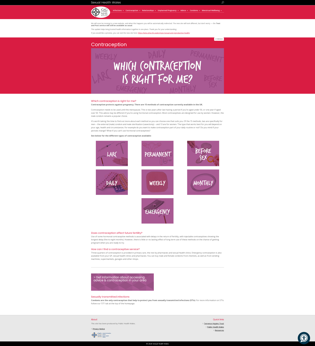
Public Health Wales (215, 327)
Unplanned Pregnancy (167, 11)
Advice (183, 11)
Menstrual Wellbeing (211, 11)
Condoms (194, 11)
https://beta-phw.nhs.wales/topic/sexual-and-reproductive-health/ (164, 33)
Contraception (132, 11)
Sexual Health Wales (106, 2)
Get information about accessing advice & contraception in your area (120, 278)
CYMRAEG (219, 39)
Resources (219, 330)
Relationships (148, 11)
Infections (117, 11)
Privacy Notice (99, 329)
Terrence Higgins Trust (214, 323)
